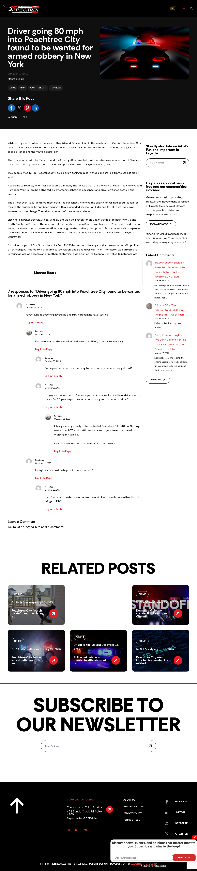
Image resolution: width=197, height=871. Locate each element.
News (23, 87)
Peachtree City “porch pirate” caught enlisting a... (28, 613)
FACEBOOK (181, 801)
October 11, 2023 (43, 334)
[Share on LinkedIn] (35, 108)
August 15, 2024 (164, 649)
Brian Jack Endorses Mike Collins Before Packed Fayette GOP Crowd (169, 272)
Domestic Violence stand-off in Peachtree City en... (151, 613)
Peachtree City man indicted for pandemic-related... (152, 660)
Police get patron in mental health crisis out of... (90, 660)
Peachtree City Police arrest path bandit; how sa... (28, 660)
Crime (13, 87)
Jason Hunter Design (144, 863)
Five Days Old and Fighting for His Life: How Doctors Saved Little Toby (170, 344)
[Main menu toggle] (183, 8)
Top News (55, 87)
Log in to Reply (34, 322)
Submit (184, 162)
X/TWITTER (181, 833)
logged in (31, 527)
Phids (157, 305)
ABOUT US (129, 799)
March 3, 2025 (172, 602)
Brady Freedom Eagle (167, 262)
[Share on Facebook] (12, 108)
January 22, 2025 (50, 649)
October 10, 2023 (34, 307)
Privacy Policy (132, 813)
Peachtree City (38, 87)
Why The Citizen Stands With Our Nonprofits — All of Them (169, 310)
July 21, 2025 (45, 602)
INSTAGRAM (181, 823)
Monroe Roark (16, 79)
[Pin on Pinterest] (28, 108)
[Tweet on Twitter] (20, 108)
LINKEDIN (180, 812)
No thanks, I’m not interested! (153, 866)
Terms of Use (131, 819)
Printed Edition (133, 806)
